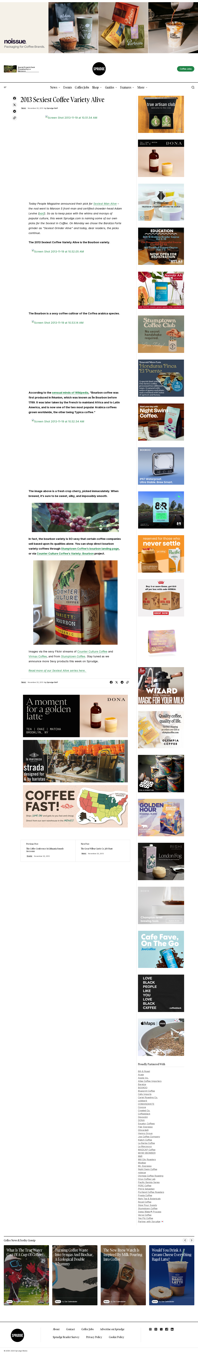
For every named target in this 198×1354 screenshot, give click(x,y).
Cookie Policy (116, 1337)
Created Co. (144, 1110)
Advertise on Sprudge (112, 1329)
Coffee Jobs (87, 1329)
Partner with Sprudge (149, 1221)
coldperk (142, 1100)
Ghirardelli (143, 1130)
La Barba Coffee (146, 1143)
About (56, 1329)
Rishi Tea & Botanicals (149, 1198)
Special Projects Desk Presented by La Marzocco (26, 69)
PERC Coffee (144, 1185)
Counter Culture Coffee (92, 651)
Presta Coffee (145, 1195)
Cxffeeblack (144, 1113)
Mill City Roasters (147, 1159)
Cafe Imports (144, 1094)
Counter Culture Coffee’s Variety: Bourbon (65, 553)
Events (29, 856)
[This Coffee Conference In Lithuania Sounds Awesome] (48, 851)
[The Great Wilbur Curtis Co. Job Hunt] (102, 851)
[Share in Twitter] (14, 105)
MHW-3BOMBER (147, 1153)
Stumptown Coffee (73, 656)
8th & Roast (144, 1071)
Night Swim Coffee (147, 1169)
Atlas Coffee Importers (150, 1081)
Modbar (142, 1162)
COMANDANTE (146, 1104)
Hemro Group (145, 1133)
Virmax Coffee (38, 656)
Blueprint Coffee (146, 1091)
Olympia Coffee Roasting (150, 1175)
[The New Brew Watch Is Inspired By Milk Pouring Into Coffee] (123, 1275)
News (23, 108)
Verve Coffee (144, 1215)
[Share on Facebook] (14, 98)
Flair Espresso (145, 1126)
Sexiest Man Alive (105, 203)
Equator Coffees (146, 1123)
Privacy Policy (94, 1337)
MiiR (140, 1156)
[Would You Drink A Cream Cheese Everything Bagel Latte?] (171, 1275)
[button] (5, 87)
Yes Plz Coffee (145, 1218)
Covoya (142, 1107)
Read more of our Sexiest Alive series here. (57, 670)
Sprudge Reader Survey (66, 1337)
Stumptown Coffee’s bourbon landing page (90, 548)
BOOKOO (142, 1087)
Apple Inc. (143, 1077)
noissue (142, 1172)
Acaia (141, 1074)
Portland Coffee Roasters (151, 1192)
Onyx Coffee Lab (146, 1179)
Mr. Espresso (145, 1166)
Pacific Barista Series (149, 1182)
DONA (141, 1120)
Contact (70, 1329)
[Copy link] (14, 118)
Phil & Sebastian (146, 1188)
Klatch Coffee (145, 1140)
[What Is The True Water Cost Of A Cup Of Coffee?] (26, 1275)
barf (41, 213)
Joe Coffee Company (149, 1136)
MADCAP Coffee (146, 1149)
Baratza (142, 1084)
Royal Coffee (144, 1202)
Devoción (143, 1117)
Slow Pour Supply (147, 1205)
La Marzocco (145, 1146)
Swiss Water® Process (149, 1211)
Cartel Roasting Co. (148, 1097)
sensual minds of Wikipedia (70, 392)
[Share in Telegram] (14, 111)
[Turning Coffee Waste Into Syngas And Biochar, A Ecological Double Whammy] (74, 1275)
